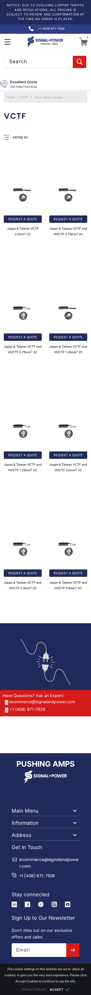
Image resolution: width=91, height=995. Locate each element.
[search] (79, 62)
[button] (7, 42)
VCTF (24, 97)
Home (11, 97)
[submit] (73, 950)
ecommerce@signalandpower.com (42, 701)
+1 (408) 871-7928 (27, 709)
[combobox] (45, 62)
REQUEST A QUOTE (22, 219)
